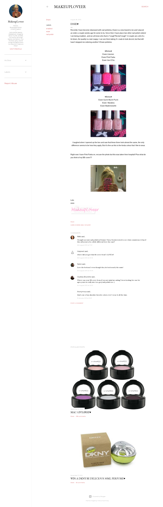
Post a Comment (77, 303)
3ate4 (79, 264)
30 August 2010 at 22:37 (85, 285)
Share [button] (48, 20)
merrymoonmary (103, 500)
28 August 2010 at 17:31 (84, 245)
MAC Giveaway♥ (81, 412)
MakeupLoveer (70, 6)
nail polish (50, 34)
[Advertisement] (108, 325)
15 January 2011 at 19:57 (84, 298)
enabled (49, 29)
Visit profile (16, 49)
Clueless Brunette (84, 277)
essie (48, 32)
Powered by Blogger (99, 496)
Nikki (79, 237)
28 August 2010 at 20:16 (85, 258)
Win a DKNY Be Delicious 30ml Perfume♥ (98, 478)
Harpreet (80, 251)
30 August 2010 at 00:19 (85, 270)
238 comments (81, 416)
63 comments (80, 482)
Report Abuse (10, 83)
